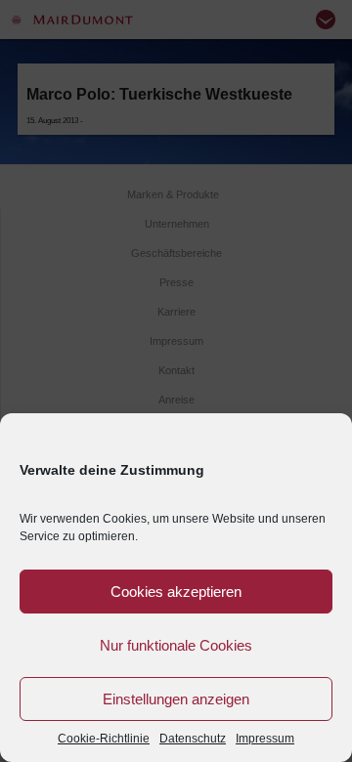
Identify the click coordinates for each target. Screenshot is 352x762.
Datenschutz (192, 738)
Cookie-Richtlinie (104, 738)
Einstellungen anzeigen (176, 699)
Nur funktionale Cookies (176, 645)
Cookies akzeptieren (176, 591)
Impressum (265, 738)
